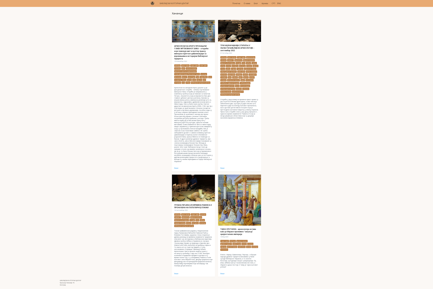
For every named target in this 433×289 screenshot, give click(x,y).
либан (248, 63)
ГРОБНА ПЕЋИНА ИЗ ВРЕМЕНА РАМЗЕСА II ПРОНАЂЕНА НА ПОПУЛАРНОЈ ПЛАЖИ (193, 206)
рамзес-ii (230, 60)
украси (246, 77)
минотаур (191, 77)
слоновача (252, 75)
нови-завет (203, 66)
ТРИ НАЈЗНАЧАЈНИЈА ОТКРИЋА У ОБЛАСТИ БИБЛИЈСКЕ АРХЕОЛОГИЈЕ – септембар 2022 (237, 48)
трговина (235, 66)
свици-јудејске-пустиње (228, 72)
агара (223, 69)
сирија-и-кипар (180, 223)
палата (245, 75)
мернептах (238, 60)
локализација (245, 86)
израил (238, 89)
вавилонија (237, 244)
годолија (240, 69)
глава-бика (203, 77)
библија (177, 66)
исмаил (249, 66)
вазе (210, 77)
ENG (279, 3)
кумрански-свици (250, 69)
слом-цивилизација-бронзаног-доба (187, 74)
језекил (235, 77)
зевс (194, 80)
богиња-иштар (226, 92)
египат (228, 66)
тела (243, 63)
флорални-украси (233, 80)
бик (197, 77)
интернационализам (228, 89)
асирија (223, 80)
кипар (223, 66)
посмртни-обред (180, 80)
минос (184, 77)
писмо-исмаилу (251, 72)
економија (249, 80)
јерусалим (231, 75)
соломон (224, 77)
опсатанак (224, 250)
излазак (223, 60)
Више (176, 168)
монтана (224, 75)
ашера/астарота (237, 92)
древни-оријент (226, 244)
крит (183, 68)
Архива (265, 3)
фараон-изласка (248, 60)
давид (228, 69)
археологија (250, 57)
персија (223, 247)
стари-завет (194, 66)
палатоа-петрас (191, 68)
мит (204, 80)
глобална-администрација (230, 83)
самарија (246, 89)
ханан (248, 247)
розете (252, 77)
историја (178, 83)
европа (199, 80)
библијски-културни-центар (200, 83)
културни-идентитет (227, 86)
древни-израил (242, 241)
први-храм (241, 72)
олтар (188, 83)
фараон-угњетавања (228, 63)
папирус (239, 75)
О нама (247, 3)
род (183, 83)
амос (240, 77)
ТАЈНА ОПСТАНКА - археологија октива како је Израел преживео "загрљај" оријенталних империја (238, 231)
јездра (233, 69)
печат (237, 86)
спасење (177, 68)
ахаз (229, 77)
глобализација (245, 83)
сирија (254, 63)
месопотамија (232, 247)
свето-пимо (185, 66)
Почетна (236, 3)
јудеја (243, 80)
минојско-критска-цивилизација (185, 71)
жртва (189, 80)
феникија (178, 77)
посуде (238, 63)
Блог (256, 3)
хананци (204, 74)
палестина (241, 247)
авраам (255, 66)
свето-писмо (232, 57)
